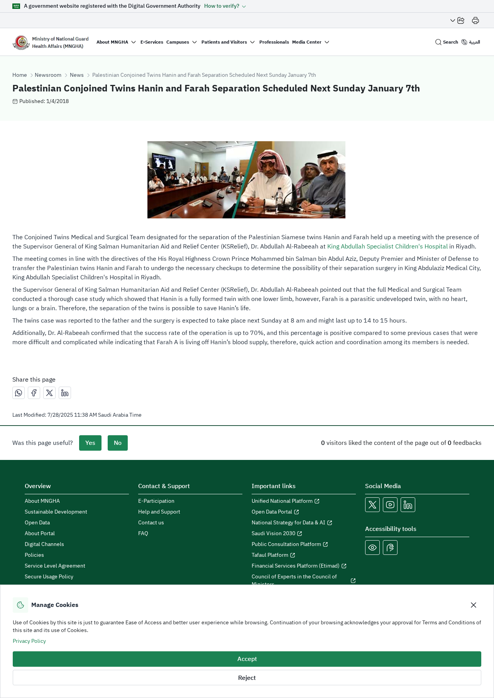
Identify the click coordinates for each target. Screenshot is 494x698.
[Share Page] (457, 20)
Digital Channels (44, 544)
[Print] (475, 20)
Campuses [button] (177, 42)
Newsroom (48, 75)
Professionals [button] (274, 42)
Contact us (151, 523)
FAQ (143, 533)
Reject (247, 678)
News (77, 75)
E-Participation (156, 501)
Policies (34, 555)
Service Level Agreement (55, 566)
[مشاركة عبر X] (49, 393)
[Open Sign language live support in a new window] (390, 547)
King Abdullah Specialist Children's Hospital (387, 246)
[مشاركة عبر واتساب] (18, 393)
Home (19, 75)
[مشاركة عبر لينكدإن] (65, 393)
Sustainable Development (56, 512)
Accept (247, 659)
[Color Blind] (372, 547)
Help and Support (159, 512)
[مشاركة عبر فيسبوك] (34, 393)
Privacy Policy (29, 641)
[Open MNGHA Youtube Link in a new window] (390, 504)
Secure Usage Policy (49, 577)
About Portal (40, 533)
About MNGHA (42, 501)
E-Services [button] (151, 42)
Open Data (37, 523)
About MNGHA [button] (112, 42)
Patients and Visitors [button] (224, 42)
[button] (225, 6)
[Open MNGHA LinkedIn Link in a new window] (408, 504)
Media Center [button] (306, 42)
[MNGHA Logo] (50, 42)
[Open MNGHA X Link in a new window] (372, 504)
